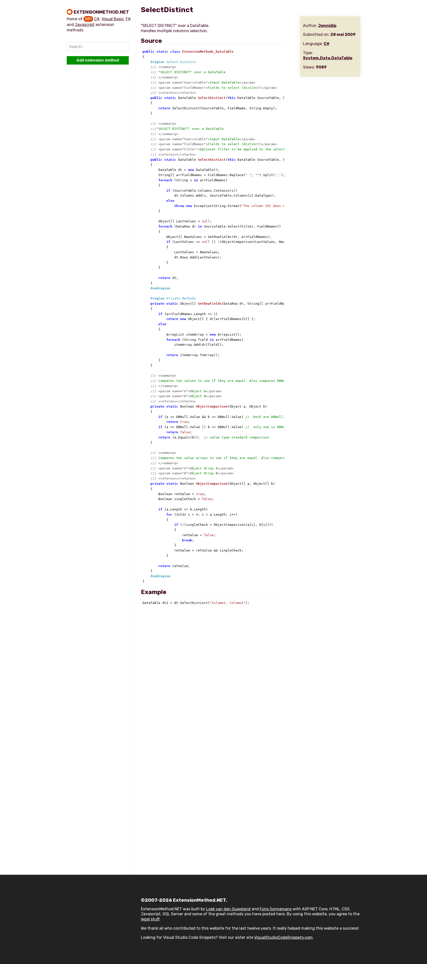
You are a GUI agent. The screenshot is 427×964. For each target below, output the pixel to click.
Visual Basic (113, 19)
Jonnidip (327, 25)
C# (97, 19)
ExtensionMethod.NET (101, 12)
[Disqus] (250, 676)
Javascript (85, 24)
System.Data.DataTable (327, 58)
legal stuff (150, 919)
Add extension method (97, 60)
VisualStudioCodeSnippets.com (283, 937)
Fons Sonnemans (276, 909)
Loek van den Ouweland (228, 909)
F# (128, 19)
